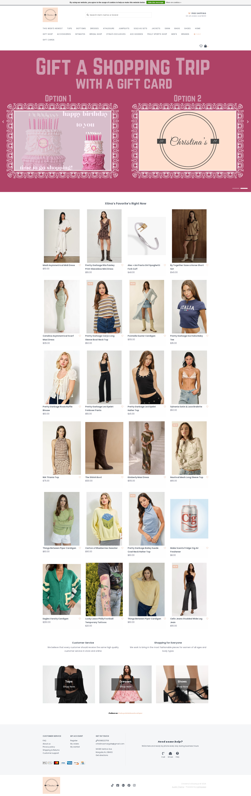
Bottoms (81, 28)
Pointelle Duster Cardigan (141, 335)
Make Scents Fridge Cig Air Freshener (184, 550)
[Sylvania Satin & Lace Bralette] (189, 377)
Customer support (51, 753)
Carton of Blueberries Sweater (101, 548)
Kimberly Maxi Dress (138, 477)
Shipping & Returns (51, 750)
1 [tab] (236, 188)
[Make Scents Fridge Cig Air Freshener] (189, 518)
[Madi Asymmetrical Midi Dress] (62, 236)
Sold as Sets (140, 28)
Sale (198, 34)
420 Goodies (136, 34)
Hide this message (155, 2)
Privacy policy (49, 747)
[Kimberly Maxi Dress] (147, 448)
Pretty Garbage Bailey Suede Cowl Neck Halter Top (143, 550)
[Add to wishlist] (80, 265)
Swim (167, 28)
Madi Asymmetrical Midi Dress (59, 265)
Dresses (94, 28)
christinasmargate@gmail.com (110, 744)
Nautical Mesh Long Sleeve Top (186, 477)
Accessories (64, 34)
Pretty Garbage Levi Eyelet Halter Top (142, 408)
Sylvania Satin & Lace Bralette (186, 406)
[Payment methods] (48, 763)
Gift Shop (48, 34)
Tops (69, 28)
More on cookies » (173, 2)
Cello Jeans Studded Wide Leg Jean (186, 620)
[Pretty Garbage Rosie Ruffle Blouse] (62, 377)
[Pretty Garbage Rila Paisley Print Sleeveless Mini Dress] (104, 236)
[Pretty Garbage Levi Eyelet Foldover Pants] (104, 377)
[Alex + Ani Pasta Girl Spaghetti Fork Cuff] (147, 236)
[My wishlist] (201, 46)
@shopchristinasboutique (130, 713)
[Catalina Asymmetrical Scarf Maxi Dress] (62, 306)
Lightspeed (201, 787)
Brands (185, 34)
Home (197, 28)
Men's (174, 34)
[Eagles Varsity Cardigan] (62, 589)
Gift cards (48, 40)
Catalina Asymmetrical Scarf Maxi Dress (58, 337)
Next (241, 121)
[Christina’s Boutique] (62, 15)
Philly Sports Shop (157, 34)
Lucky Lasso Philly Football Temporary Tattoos (99, 620)
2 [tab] (244, 188)
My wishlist (75, 747)
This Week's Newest (53, 28)
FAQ (44, 740)
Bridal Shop (96, 34)
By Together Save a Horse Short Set (187, 267)
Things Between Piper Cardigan (59, 548)
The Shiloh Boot (93, 477)
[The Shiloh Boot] (104, 448)
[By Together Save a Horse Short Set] (189, 236)
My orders (74, 744)
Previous (9, 121)
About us (47, 744)
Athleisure (108, 28)
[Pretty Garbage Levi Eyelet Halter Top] (147, 377)
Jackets (156, 28)
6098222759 (103, 740)
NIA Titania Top (51, 477)
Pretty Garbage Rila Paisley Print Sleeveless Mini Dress (99, 267)
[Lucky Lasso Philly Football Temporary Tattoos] (104, 589)
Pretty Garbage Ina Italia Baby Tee (186, 337)
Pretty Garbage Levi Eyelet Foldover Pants (99, 408)
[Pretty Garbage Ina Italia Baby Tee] (189, 306)
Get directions (102, 755)
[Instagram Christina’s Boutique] (134, 785)
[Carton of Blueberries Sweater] (104, 518)
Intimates (80, 34)
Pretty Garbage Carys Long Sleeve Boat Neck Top (99, 337)
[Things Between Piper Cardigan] (62, 518)
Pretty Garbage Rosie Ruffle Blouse (57, 408)
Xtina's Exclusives (116, 34)
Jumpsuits (124, 28)
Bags (177, 28)
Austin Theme (178, 787)
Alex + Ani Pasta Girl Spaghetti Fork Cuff (144, 267)
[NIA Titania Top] (62, 448)
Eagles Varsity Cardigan (55, 618)
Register (73, 740)
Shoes (187, 28)
